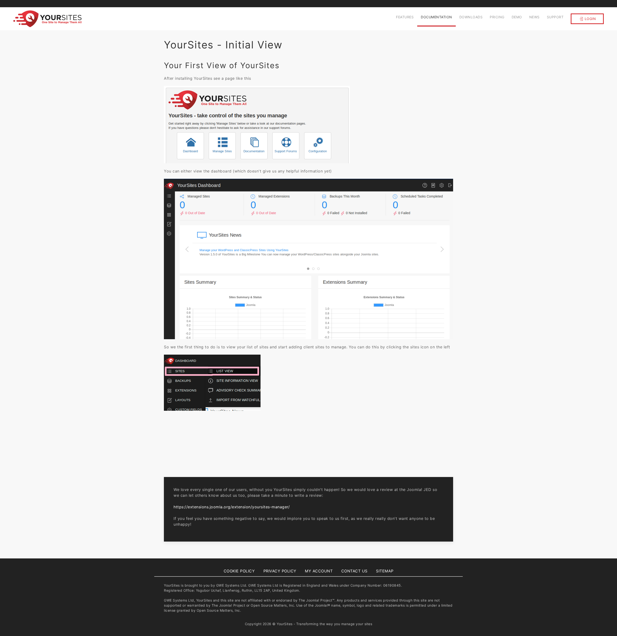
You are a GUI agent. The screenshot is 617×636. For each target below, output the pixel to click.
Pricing (497, 17)
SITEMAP (385, 571)
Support (555, 17)
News (534, 17)
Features (405, 17)
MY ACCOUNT (319, 571)
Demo (517, 17)
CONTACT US (354, 571)
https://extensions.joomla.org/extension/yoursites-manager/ (232, 506)
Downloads (471, 17)
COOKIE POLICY (239, 571)
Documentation (436, 17)
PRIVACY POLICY (279, 571)
